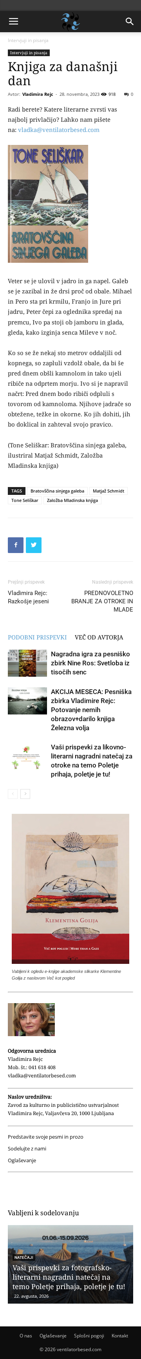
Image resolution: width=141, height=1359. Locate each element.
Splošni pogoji (89, 1335)
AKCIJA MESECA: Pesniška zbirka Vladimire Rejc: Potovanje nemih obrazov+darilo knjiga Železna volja (91, 710)
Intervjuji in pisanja (28, 40)
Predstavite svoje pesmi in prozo (45, 1137)
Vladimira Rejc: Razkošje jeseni (28, 597)
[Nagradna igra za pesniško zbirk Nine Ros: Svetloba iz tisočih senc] (27, 663)
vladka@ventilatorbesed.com (58, 130)
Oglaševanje (22, 1160)
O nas (26, 1335)
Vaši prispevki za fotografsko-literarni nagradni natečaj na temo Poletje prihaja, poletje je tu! (69, 1277)
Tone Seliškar (24, 500)
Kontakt (120, 1335)
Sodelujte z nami (27, 1148)
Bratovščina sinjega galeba (57, 491)
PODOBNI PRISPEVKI (37, 637)
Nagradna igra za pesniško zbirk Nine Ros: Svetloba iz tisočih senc (90, 663)
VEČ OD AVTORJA (99, 637)
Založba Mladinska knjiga (72, 500)
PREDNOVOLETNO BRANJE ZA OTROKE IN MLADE (102, 601)
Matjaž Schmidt (108, 491)
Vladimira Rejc (37, 94)
